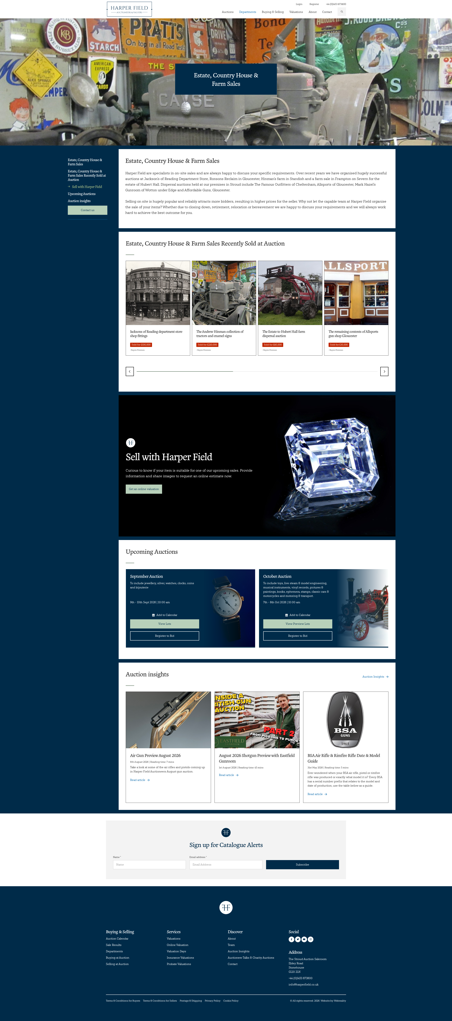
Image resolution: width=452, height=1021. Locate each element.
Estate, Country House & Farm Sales (85, 162)
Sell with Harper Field (87, 186)
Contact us (87, 210)
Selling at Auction (117, 964)
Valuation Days (176, 951)
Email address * (198, 857)
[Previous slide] (130, 371)
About (313, 12)
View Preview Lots (298, 623)
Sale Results (113, 945)
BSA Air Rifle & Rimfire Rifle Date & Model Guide (344, 758)
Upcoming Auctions (82, 193)
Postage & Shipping (191, 1000)
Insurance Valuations (180, 957)
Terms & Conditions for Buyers (123, 1000)
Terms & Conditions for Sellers (160, 1000)
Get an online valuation (144, 489)
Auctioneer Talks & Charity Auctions (251, 957)
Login (299, 4)
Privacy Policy (213, 1000)
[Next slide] (384, 371)
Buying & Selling (273, 12)
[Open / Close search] (342, 11)
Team (231, 945)
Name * (117, 857)
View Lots (164, 623)
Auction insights (79, 201)
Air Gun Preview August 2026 (155, 755)
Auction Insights (373, 676)
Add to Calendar (166, 615)
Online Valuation (177, 945)
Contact (327, 12)
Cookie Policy (231, 1000)
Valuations (296, 12)
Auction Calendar (117, 938)
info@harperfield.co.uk (304, 984)
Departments (247, 12)
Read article (137, 780)
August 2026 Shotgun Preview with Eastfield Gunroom (257, 758)
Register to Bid (164, 636)
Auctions (228, 12)
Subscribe (302, 864)
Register (314, 4)
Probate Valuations (179, 964)
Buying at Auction (117, 957)
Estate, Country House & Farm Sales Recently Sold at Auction (87, 175)
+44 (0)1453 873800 (336, 4)
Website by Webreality (333, 1000)
